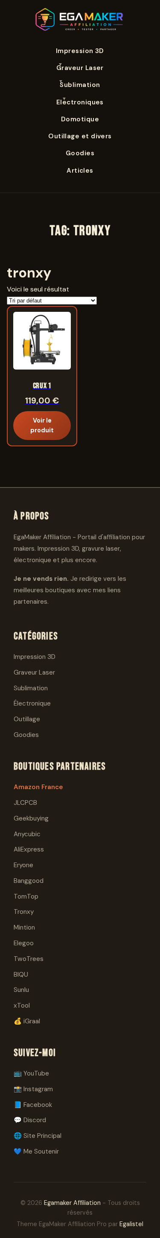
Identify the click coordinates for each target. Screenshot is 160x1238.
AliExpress (29, 849)
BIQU (21, 974)
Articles (80, 170)
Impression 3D (80, 51)
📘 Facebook (33, 1105)
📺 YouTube (31, 1073)
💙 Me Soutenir (36, 1151)
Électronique (32, 703)
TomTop (26, 896)
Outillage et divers (80, 136)
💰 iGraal (27, 1021)
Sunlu (21, 990)
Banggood (29, 881)
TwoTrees (29, 959)
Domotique (80, 119)
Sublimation (80, 85)
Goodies (80, 153)
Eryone (23, 865)
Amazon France (38, 787)
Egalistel (131, 1224)
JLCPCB (25, 802)
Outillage (27, 719)
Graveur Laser (80, 68)
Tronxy (24, 911)
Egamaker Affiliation (72, 1203)
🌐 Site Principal (37, 1136)
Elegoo (24, 943)
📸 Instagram (33, 1089)
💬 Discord (30, 1120)
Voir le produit (42, 425)
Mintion (24, 927)
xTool (22, 1005)
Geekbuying (31, 818)
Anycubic (27, 834)
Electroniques (80, 102)
